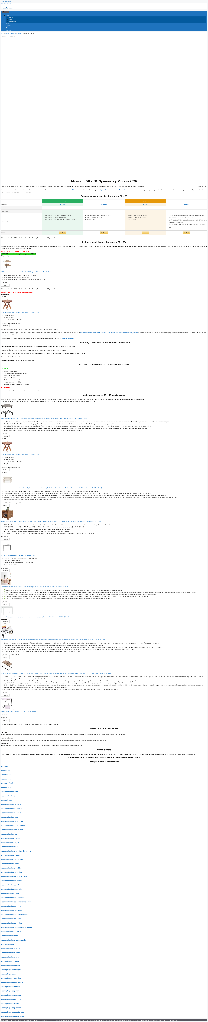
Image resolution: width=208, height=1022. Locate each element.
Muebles (11, 17)
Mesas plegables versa (10, 961)
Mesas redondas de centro (11, 919)
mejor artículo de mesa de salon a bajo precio (123, 332)
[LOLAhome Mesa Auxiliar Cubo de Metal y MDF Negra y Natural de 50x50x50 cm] (7, 269)
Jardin (7, 24)
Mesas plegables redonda (11, 999)
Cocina (10, 19)
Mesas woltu (6, 787)
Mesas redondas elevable (11, 868)
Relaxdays (186, 204)
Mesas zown (5, 770)
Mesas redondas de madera (11, 881)
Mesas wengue (7, 779)
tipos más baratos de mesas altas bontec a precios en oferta (119, 190)
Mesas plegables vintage (10, 965)
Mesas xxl (4, 766)
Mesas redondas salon (9, 792)
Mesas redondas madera (10, 838)
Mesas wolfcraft (7, 783)
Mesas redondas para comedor (13, 826)
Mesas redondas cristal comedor (13, 940)
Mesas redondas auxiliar (10, 953)
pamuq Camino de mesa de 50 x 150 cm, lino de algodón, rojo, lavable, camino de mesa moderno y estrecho (34, 587)
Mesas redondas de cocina (11, 923)
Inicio (2, 33)
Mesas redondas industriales (12, 859)
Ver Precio (62, 232)
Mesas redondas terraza (10, 796)
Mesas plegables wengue (11, 970)
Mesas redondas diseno (10, 893)
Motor (7, 28)
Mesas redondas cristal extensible (14, 915)
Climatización (12, 21)
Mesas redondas (7, 944)
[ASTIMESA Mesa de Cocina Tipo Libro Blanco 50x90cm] (7, 553)
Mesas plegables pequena (11, 995)
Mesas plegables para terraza (12, 1012)
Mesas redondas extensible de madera (16, 851)
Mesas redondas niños (9, 847)
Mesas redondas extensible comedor (15, 876)
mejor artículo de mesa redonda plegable (93, 332)
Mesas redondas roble (9, 817)
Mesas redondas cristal (10, 936)
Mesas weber (6, 775)
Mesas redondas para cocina (12, 821)
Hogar (7, 15)
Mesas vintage (6, 800)
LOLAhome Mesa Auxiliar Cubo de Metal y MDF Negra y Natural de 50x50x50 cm (26, 272)
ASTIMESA (104, 204)
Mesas (19, 33)
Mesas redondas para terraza (12, 830)
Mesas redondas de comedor (12, 898)
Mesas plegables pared (10, 991)
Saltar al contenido (6, 1)
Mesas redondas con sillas (11, 931)
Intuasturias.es (7, 8)
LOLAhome (62, 204)
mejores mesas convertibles (66, 190)
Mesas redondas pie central (11, 809)
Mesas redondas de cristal (11, 906)
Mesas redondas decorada (11, 889)
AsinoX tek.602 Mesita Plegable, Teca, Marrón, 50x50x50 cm (20, 312)
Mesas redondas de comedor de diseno (16, 902)
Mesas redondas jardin (9, 834)
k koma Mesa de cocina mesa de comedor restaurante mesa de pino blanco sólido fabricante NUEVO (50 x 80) (35, 617)
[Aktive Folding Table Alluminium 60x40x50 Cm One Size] (7, 709)
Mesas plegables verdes (10, 987)
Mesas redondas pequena (11, 804)
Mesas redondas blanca (10, 957)
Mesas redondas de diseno (11, 910)
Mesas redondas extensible (11, 872)
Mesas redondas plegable (11, 813)
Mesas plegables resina (10, 1004)
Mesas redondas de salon (11, 885)
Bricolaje (8, 30)
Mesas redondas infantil (10, 864)
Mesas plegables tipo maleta (12, 982)
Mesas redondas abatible (10, 948)
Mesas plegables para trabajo (12, 1016)
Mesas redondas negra (10, 842)
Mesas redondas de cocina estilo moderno (17, 927)
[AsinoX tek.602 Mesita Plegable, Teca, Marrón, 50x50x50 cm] (7, 310)
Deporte (8, 26)
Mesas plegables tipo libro (11, 978)
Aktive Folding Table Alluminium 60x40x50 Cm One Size (18, 711)
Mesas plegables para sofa (11, 1008)
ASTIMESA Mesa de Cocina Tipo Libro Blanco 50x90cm (18, 555)
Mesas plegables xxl (8, 974)
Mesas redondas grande (10, 855)
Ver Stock (5, 285)
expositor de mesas (68, 338)
